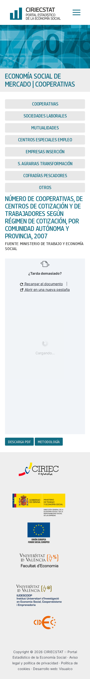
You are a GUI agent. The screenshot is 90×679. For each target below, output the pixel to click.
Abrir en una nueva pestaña (47, 289)
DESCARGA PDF (19, 441)
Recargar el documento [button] (43, 284)
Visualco (65, 669)
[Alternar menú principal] (75, 12)
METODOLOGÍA (49, 441)
